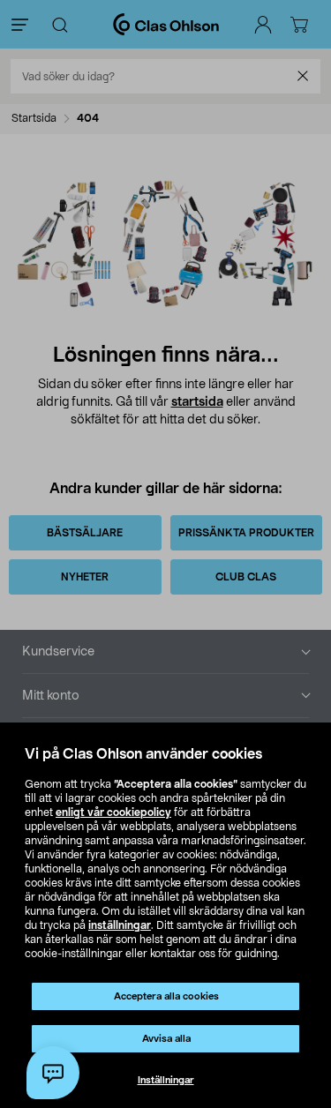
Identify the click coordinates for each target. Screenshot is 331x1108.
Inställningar (166, 1080)
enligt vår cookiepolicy (113, 812)
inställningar (119, 925)
